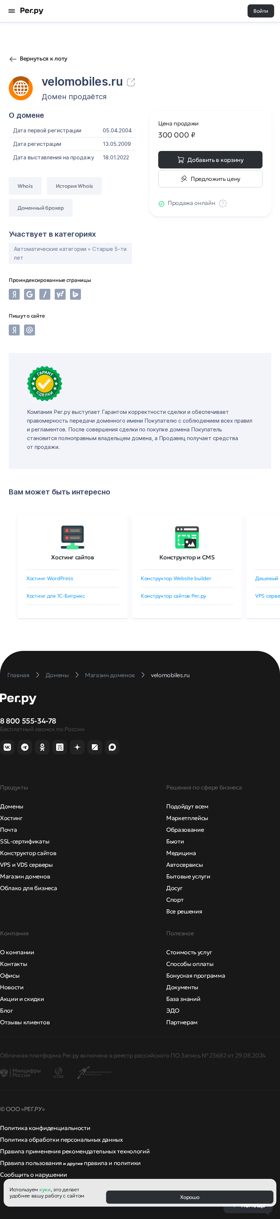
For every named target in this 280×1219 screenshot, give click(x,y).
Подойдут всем (187, 806)
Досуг (174, 888)
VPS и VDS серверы (26, 864)
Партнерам (182, 1022)
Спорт (174, 899)
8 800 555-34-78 (28, 721)
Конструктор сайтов (28, 853)
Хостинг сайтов (72, 557)
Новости (12, 987)
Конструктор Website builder (176, 578)
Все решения (184, 911)
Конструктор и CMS (187, 557)
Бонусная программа (195, 975)
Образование (185, 829)
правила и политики (112, 1162)
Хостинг (11, 818)
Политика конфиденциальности (45, 1127)
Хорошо (189, 1197)
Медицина (181, 853)
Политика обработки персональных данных (61, 1139)
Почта (8, 829)
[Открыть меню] (11, 11)
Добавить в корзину (215, 159)
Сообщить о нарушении (33, 1174)
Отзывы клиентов (25, 1022)
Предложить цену (215, 178)
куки (45, 1189)
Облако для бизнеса (28, 888)
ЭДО (172, 1010)
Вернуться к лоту (43, 58)
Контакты (13, 963)
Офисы (9, 975)
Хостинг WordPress (49, 578)
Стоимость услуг (189, 952)
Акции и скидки (22, 998)
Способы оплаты (190, 963)
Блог (6, 1010)
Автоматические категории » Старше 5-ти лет (70, 253)
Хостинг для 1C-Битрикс (55, 596)
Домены (11, 806)
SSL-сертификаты (24, 841)
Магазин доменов (25, 876)
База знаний (183, 998)
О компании (17, 952)
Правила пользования (31, 1162)
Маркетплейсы (187, 818)
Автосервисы (184, 864)
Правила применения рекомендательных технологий (74, 1151)
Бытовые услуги (188, 876)
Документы (182, 987)
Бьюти (175, 841)
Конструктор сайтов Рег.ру (173, 596)
